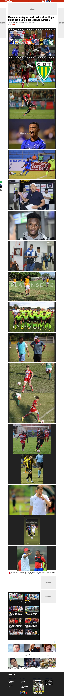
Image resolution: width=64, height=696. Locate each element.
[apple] (50, 684)
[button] (1, 182)
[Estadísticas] (45, 1)
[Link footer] (12, 674)
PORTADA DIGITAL (36, 678)
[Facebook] (21, 693)
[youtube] (26, 693)
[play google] (50, 681)
